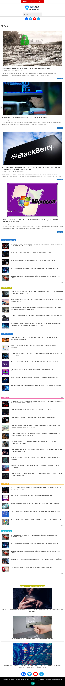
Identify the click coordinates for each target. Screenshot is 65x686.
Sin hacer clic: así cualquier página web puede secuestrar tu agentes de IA (34, 268)
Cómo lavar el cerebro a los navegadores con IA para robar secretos (33, 260)
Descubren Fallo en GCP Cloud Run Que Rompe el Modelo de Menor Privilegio (34, 378)
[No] (63, 681)
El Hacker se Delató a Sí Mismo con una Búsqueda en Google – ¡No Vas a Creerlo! (36, 519)
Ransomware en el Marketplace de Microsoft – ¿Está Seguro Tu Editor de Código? (36, 559)
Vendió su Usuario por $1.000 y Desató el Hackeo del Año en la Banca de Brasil (35, 503)
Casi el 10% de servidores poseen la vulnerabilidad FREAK (24, 118)
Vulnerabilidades (17, 70)
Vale (33, 683)
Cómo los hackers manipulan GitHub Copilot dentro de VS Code (31, 252)
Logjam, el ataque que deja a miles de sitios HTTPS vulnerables (27, 68)
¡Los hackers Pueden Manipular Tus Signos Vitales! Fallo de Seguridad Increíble (36, 386)
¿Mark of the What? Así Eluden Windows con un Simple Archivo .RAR (32, 369)
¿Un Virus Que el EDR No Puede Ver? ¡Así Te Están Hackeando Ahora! (31, 567)
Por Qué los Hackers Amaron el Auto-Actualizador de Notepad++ (31, 495)
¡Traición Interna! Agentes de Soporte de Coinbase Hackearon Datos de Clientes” (36, 511)
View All (62, 282)
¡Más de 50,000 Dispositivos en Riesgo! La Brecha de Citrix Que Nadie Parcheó (34, 361)
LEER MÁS (60, 78)
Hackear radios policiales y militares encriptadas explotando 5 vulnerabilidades (36, 316)
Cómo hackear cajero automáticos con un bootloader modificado (32, 639)
